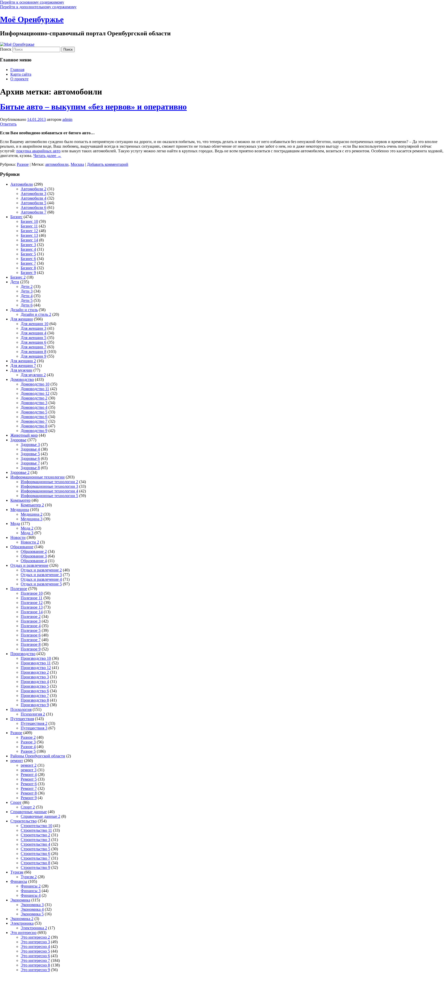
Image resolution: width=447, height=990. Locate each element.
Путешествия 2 (34, 723)
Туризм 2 (29, 877)
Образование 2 (34, 551)
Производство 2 (35, 672)
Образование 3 (34, 556)
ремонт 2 (28, 765)
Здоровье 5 (30, 454)
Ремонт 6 (29, 784)
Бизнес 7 (28, 263)
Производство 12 (36, 667)
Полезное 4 (31, 626)
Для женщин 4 (33, 333)
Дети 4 (27, 296)
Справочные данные (28, 812)
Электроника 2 (34, 928)
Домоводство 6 (34, 416)
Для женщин (21, 319)
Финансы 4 (31, 895)
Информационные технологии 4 (49, 491)
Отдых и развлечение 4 (41, 579)
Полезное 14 (32, 612)
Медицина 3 (31, 519)
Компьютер (20, 500)
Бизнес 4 (28, 249)
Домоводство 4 (34, 407)
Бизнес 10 (29, 221)
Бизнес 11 (29, 226)
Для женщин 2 (23, 361)
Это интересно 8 (35, 965)
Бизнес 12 (29, 231)
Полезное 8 (31, 644)
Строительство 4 (35, 844)
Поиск (5, 49)
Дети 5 (27, 300)
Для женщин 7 (33, 347)
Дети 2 (27, 286)
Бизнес (16, 217)
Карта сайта (20, 74)
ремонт (16, 760)
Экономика (20, 900)
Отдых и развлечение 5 (41, 584)
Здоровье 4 (30, 449)
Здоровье (18, 440)
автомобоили (57, 164)
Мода (15, 523)
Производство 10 (36, 658)
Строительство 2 (35, 835)
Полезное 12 (32, 602)
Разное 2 (28, 737)
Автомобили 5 (33, 203)
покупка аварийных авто (38, 151)
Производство (22, 653)
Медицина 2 (31, 514)
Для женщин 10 (34, 323)
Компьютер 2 (32, 505)
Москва (77, 164)
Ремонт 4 (29, 774)
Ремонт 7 (29, 788)
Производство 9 (35, 705)
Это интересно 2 (35, 937)
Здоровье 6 (30, 458)
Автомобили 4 (33, 198)
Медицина (19, 509)
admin (67, 119)
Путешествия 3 (34, 728)
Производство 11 (36, 663)
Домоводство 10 (35, 384)
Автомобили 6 (33, 207)
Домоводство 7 (34, 421)
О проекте (19, 79)
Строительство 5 (35, 849)
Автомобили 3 (33, 193)
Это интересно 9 (35, 970)
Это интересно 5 (35, 951)
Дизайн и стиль (24, 310)
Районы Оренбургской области (37, 756)
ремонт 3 (28, 770)
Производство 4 (35, 681)
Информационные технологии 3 (49, 486)
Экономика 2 (21, 918)
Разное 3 (28, 742)
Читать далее (47, 155)
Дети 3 (27, 291)
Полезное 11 (31, 598)
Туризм (16, 872)
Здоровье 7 (30, 463)
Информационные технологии (37, 477)
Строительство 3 (35, 839)
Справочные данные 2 (40, 816)
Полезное (18, 588)
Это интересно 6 (35, 956)
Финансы (18, 881)
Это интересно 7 (35, 960)
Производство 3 (35, 677)
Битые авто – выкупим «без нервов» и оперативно (93, 106)
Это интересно (23, 932)
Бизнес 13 (29, 235)
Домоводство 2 (34, 398)
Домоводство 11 (35, 389)
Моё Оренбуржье (32, 19)
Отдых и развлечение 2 (41, 570)
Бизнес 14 (29, 240)
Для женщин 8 (33, 351)
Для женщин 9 (33, 356)
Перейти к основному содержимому (32, 2)
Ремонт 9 (29, 798)
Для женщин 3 (33, 328)
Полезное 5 (31, 630)
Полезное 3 (31, 621)
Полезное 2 (31, 616)
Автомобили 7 (33, 212)
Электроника (22, 923)
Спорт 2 (28, 807)
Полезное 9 (31, 649)
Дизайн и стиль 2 (36, 314)
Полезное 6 (31, 635)
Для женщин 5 (33, 337)
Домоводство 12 (35, 393)
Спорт (15, 802)
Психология (21, 709)
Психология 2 (33, 714)
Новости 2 (30, 542)
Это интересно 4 (35, 946)
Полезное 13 (32, 607)
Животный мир (24, 435)
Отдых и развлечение (29, 565)
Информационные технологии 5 (49, 495)
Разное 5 (28, 751)
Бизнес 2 (18, 277)
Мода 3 (27, 533)
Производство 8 (35, 700)
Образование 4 (34, 561)
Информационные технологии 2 (49, 482)
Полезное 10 (32, 593)
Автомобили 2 (33, 189)
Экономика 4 (32, 909)
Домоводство (22, 379)
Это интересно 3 (35, 942)
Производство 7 (35, 695)
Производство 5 (35, 686)
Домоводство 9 (34, 430)
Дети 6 (27, 305)
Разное (23, 164)
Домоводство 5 (34, 412)
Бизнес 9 (28, 272)
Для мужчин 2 (33, 375)
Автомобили (21, 184)
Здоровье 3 (30, 444)
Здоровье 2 (19, 472)
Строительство (23, 821)
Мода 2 (27, 528)
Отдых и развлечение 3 (41, 574)
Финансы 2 (31, 886)
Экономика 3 (32, 904)
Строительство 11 (36, 830)
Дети (14, 282)
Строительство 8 (35, 863)
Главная (17, 69)
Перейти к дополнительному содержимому (38, 7)
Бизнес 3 (28, 244)
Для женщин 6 (33, 342)
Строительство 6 (35, 853)
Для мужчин (21, 370)
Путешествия (22, 719)
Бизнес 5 (28, 254)
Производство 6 (35, 691)
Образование (21, 547)
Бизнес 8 (28, 268)
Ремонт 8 (29, 793)
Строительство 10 (36, 825)
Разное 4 (28, 746)
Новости (18, 537)
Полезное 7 (31, 640)
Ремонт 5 (29, 779)
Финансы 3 (31, 891)
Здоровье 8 (30, 468)
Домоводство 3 (34, 402)
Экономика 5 (32, 914)
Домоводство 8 (34, 426)
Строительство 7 (35, 858)
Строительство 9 (35, 867)
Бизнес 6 (28, 258)
